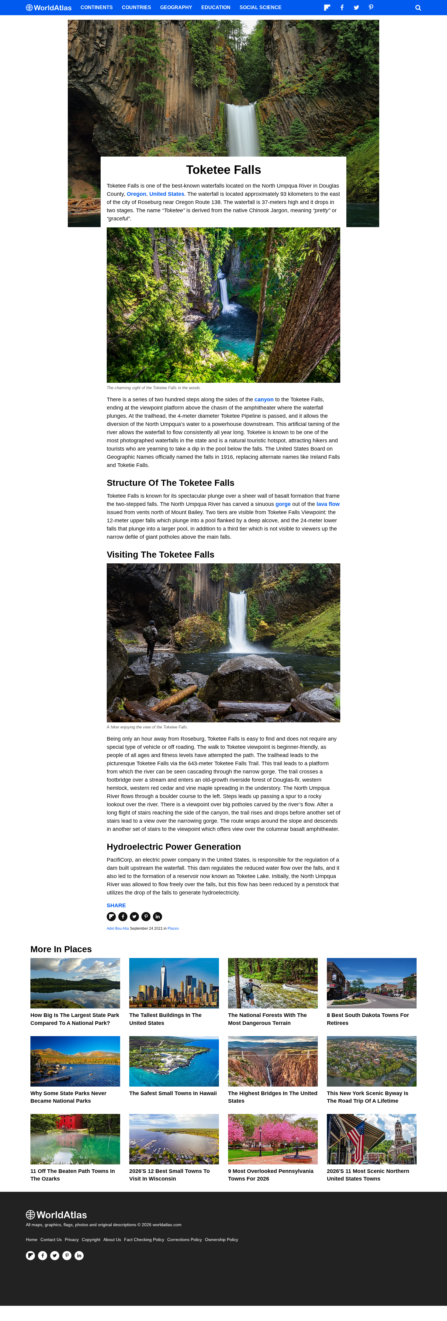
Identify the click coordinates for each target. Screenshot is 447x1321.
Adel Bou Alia (118, 928)
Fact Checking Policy (144, 1239)
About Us (112, 1239)
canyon (264, 399)
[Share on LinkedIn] (157, 916)
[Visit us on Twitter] (54, 1255)
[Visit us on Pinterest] (66, 1255)
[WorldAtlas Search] (418, 7)
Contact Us (51, 1239)
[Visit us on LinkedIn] (79, 1255)
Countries (136, 7)
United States (166, 194)
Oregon (136, 194)
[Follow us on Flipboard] (30, 1255)
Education (215, 7)
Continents (97, 7)
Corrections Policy (184, 1239)
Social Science (261, 7)
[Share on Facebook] (122, 916)
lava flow (328, 504)
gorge (283, 504)
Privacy (72, 1239)
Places (173, 928)
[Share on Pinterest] (146, 916)
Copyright (91, 1239)
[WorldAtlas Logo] (51, 7)
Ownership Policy (221, 1239)
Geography (176, 7)
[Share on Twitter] (134, 916)
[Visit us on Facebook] (42, 1255)
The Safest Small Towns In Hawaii (173, 1093)
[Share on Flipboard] (111, 916)
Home (31, 1239)
